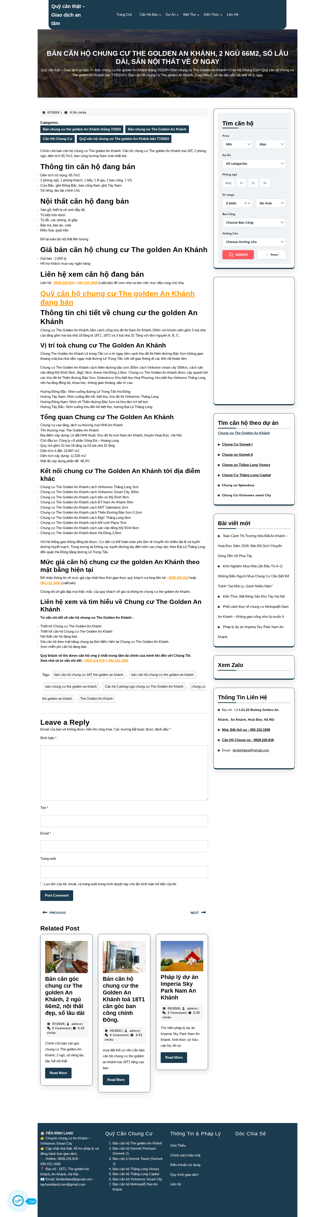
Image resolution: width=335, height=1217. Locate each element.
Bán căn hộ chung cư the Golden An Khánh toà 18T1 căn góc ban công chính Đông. (124, 999)
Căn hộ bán (149, 14)
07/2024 (53, 112)
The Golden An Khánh (96, 698)
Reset (274, 254)
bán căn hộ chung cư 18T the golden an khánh (88, 675)
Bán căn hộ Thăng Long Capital (136, 1174)
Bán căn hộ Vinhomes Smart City (137, 1179)
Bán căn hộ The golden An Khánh (137, 1143)
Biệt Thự (189, 14)
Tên (44, 808)
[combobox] (237, 144)
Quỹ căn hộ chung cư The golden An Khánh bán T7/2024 (124, 139)
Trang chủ (124, 14)
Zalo (32, 1201)
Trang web (48, 858)
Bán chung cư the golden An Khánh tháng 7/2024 (131, 70)
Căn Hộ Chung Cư (244, 70)
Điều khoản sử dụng (185, 1165)
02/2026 (174, 1008)
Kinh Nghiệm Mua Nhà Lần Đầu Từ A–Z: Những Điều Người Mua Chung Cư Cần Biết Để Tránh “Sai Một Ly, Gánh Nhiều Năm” (253, 576)
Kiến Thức (211, 14)
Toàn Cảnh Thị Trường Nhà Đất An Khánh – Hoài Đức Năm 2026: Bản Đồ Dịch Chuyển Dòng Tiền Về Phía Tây (253, 546)
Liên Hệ (232, 14)
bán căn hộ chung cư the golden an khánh (162, 675)
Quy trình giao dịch (184, 1174)
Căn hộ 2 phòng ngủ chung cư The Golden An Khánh (144, 686)
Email (45, 833)
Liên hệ (175, 1184)
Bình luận (48, 738)
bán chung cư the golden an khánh (71, 686)
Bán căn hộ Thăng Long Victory (136, 1169)
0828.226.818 (64, 283)
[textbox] (237, 144)
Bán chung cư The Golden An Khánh (198, 70)
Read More (61, 1074)
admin (77, 1024)
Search (241, 254)
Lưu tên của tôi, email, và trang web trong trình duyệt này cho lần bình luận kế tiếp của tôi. (110, 884)
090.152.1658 (87, 283)
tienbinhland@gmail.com (251, 750)
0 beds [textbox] (236, 203)
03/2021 (116, 1030)
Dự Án (170, 14)
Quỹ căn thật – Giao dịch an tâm (68, 14)
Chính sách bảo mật (185, 1155)
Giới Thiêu (178, 1145)
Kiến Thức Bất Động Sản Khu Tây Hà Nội (254, 596)
